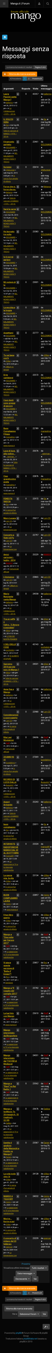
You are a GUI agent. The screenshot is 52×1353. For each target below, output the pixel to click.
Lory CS (9, 521)
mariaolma (10, 437)
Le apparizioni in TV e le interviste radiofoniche (11, 955)
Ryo (7, 977)
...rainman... (10, 457)
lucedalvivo (10, 763)
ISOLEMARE (10, 148)
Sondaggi (9, 983)
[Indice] (26, 16)
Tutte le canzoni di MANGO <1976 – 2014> (10, 134)
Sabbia (8, 1123)
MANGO (9, 563)
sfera (8, 631)
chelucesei (10, 170)
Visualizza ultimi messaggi (24, 1268)
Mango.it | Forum (20, 3)
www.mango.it (9, 446)
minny (8, 904)
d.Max (8, 361)
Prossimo (36, 79)
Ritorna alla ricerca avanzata (22, 74)
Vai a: (14, 1314)
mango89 (10, 856)
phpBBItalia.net (30, 1339)
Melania (9, 193)
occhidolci (10, 650)
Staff (8, 743)
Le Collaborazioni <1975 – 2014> (9, 111)
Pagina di (40, 67)
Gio (7, 125)
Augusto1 (10, 785)
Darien (8, 1157)
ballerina (9, 103)
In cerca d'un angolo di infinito (10, 179)
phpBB (19, 1333)
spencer (9, 1247)
